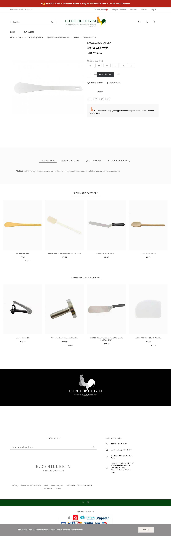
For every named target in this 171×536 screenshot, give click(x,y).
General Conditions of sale (31, 485)
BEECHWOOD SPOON (148, 253)
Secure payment (57, 485)
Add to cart (105, 74)
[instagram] (88, 503)
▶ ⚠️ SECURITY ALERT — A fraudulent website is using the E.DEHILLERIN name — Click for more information (85, 3)
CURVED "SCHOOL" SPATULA (106, 253)
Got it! (146, 530)
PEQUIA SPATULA (22, 253)
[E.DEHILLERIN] (85, 22)
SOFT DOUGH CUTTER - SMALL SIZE (148, 338)
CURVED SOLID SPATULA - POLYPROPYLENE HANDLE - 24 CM (106, 339)
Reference (16, 176)
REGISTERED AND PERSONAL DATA (79, 485)
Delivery (15, 485)
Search (54, 22)
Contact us (48, 489)
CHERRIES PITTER (22, 338)
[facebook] (83, 503)
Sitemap (58, 489)
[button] (119, 74)
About (46, 485)
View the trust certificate (149, 174)
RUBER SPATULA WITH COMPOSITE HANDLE (64, 253)
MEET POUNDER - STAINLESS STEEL (64, 338)
